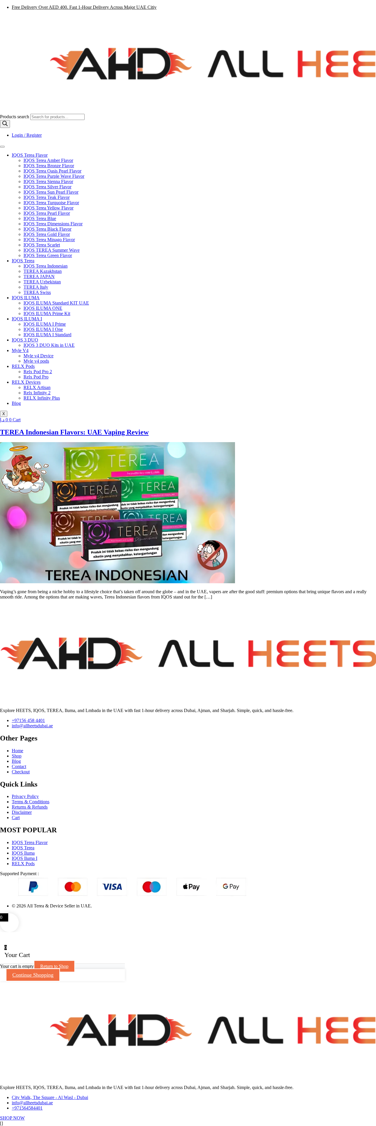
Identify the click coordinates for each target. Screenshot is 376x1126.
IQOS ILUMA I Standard (47, 334)
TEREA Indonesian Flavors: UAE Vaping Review (74, 432)
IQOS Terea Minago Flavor (49, 239)
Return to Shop (54, 966)
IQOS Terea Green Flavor (48, 255)
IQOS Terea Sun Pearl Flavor (51, 192)
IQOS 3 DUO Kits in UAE (49, 345)
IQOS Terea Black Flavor (47, 228)
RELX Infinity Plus (42, 397)
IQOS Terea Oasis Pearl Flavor (52, 170)
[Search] (5, 124)
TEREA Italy (36, 287)
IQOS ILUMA (26, 297)
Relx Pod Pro (36, 376)
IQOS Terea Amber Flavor (48, 160)
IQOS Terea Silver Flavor (47, 186)
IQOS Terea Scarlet (42, 244)
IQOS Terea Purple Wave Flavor (54, 176)
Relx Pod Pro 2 (38, 371)
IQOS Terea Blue (40, 218)
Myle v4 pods (36, 361)
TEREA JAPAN (39, 276)
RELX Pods (23, 366)
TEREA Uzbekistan (42, 281)
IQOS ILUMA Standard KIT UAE (56, 302)
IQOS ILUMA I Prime (45, 324)
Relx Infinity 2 (37, 392)
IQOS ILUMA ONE (43, 308)
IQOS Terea (23, 260)
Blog (16, 403)
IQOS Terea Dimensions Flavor (53, 223)
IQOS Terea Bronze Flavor (49, 165)
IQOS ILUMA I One (43, 329)
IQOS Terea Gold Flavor (47, 234)
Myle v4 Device (38, 355)
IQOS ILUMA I (27, 318)
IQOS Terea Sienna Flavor (48, 181)
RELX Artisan (37, 387)
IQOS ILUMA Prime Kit (47, 313)
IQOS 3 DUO (25, 339)
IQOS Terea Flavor (30, 155)
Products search (15, 116)
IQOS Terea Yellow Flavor (48, 207)
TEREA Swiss (37, 292)
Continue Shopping (32, 975)
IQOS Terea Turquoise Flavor (51, 202)
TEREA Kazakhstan (43, 271)
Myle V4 (20, 350)
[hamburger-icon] (2, 147)
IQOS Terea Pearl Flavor (47, 213)
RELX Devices (26, 382)
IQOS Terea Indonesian (46, 265)
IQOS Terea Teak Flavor (47, 197)
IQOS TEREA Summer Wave (52, 250)
